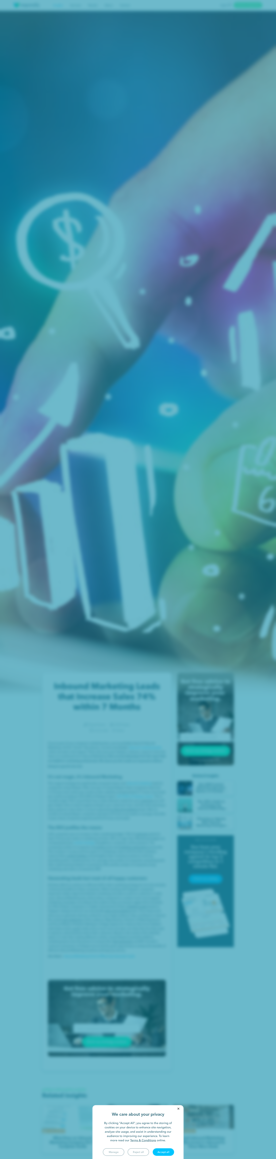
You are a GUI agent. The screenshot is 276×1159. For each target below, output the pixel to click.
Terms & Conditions (143, 1140)
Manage (114, 1152)
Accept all (163, 1152)
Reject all (138, 1152)
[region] (138, 1132)
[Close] (178, 1108)
